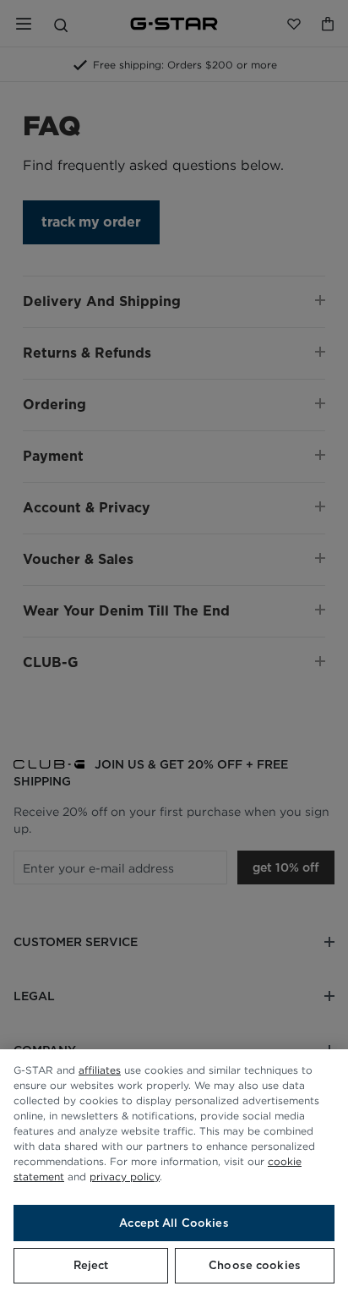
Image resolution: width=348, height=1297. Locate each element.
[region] (174, 1173)
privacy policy (125, 1176)
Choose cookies (255, 1265)
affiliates (100, 1070)
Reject (91, 1265)
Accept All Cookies (173, 1223)
